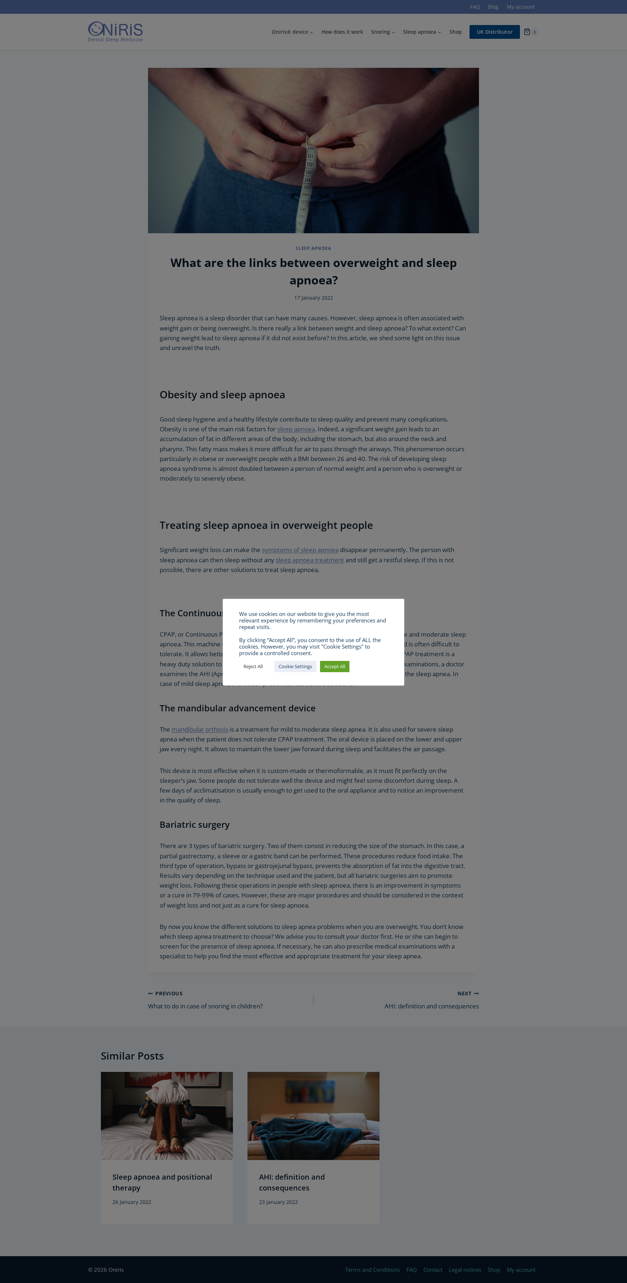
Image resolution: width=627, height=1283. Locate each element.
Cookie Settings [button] (295, 666)
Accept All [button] (334, 666)
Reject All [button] (253, 666)
